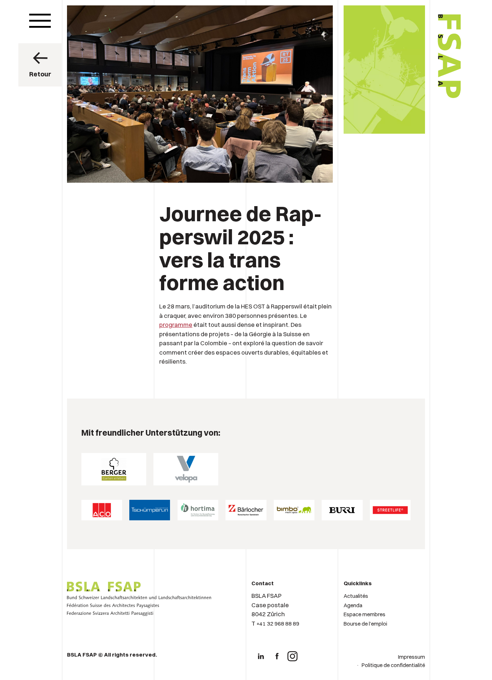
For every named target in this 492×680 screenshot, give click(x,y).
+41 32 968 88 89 (277, 623)
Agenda (353, 605)
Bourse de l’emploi (365, 623)
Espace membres (364, 614)
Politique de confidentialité (393, 665)
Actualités (356, 595)
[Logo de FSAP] (419, 119)
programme (175, 324)
